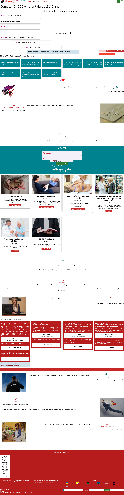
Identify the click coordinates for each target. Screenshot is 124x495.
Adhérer (107, 490)
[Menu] (116, 1)
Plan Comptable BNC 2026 (115, 51)
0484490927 (7, 492)
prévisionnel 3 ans (78, 209)
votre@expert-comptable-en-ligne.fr (62, 170)
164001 (3, 15)
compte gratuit (15, 205)
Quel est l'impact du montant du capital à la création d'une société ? (30, 74)
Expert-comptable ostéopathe (10, 365)
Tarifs (86, 490)
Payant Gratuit (36, 1)
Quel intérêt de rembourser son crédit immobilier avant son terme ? (93, 64)
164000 (3, 37)
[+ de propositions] (62, 369)
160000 (15, 42)
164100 (3, 26)
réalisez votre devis (47, 207)
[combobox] (62, 152)
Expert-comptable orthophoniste (10, 363)
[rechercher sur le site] (0, 494)
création (15, 250)
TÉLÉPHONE (55, 160)
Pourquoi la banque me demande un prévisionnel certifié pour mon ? (72, 64)
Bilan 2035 (47, 249)
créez (109, 211)
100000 (27, 47)
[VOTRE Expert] (63, 490)
